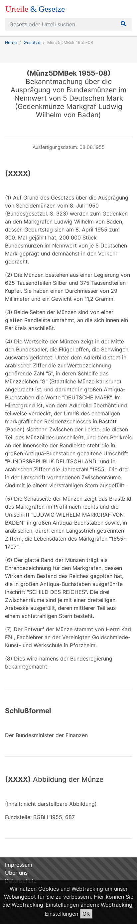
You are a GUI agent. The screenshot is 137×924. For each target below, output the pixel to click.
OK (86, 913)
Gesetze (32, 42)
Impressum (18, 864)
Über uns (16, 872)
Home (11, 42)
